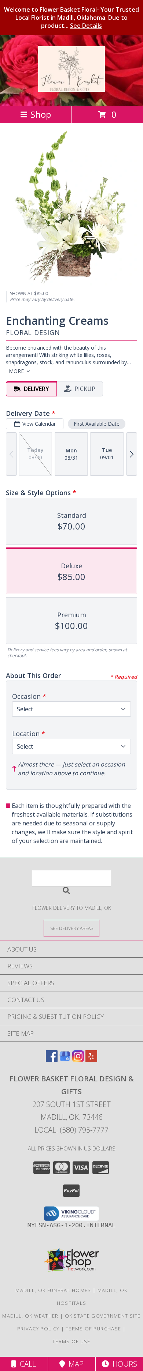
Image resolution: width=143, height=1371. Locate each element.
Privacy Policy (38, 1328)
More (16, 371)
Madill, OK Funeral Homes (53, 1290)
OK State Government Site (103, 1315)
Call (26, 1364)
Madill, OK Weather (30, 1315)
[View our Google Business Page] (65, 1059)
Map (74, 1364)
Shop (40, 114)
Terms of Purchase (93, 1328)
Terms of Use (71, 1341)
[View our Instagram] (78, 1059)
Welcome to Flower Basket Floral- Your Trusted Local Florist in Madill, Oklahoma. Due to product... (71, 17)
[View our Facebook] (52, 1059)
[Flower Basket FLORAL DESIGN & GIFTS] (71, 88)
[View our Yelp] (91, 1059)
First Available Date (97, 423)
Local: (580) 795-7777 (71, 1130)
